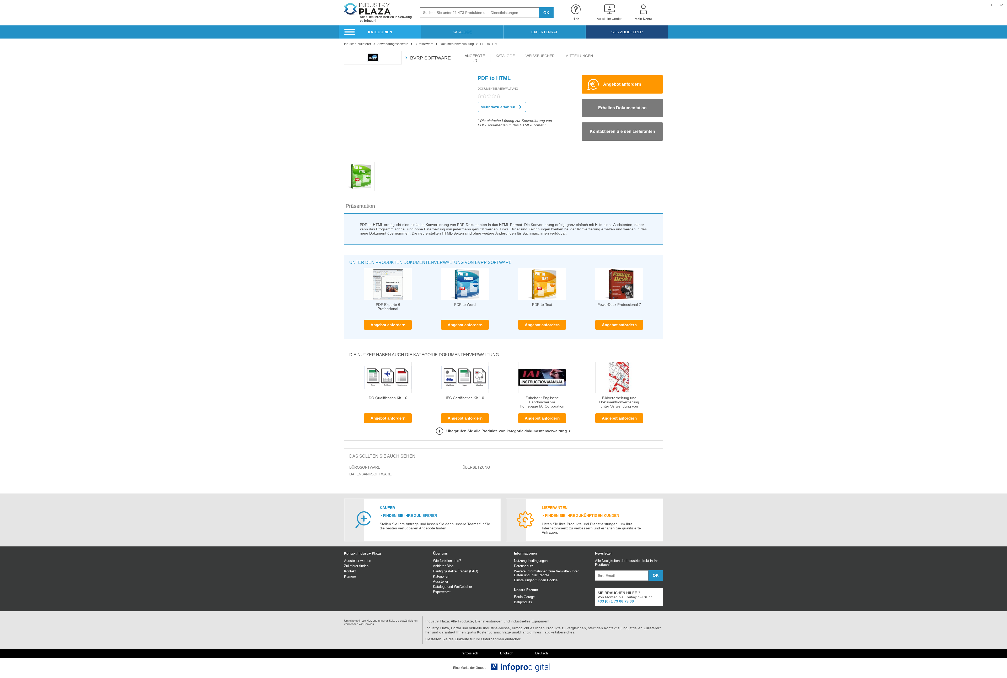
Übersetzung (476, 467)
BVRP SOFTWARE (430, 58)
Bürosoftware (364, 467)
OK (546, 12)
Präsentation (360, 206)
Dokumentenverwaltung (498, 88)
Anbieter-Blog (443, 566)
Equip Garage (524, 597)
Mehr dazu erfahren (498, 107)
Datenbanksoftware (370, 474)
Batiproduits (523, 602)
